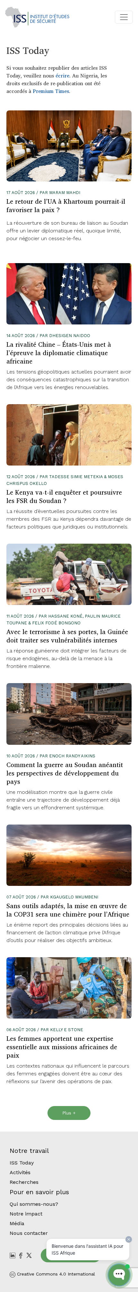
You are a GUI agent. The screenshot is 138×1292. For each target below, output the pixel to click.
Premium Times (51, 91)
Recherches (24, 1182)
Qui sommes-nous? (34, 1204)
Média (17, 1223)
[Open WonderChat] (119, 1275)
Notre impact (26, 1214)
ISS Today (22, 1163)
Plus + (69, 1112)
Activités (20, 1172)
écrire (62, 75)
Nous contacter (29, 1233)
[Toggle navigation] (124, 17)
